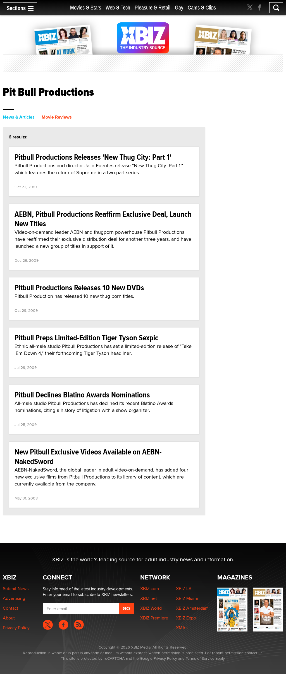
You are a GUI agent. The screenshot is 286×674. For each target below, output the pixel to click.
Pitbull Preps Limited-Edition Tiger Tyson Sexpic (86, 337)
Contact (10, 608)
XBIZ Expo (186, 618)
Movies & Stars (85, 7)
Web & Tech (118, 7)
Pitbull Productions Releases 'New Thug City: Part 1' (93, 157)
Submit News (15, 588)
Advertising (14, 598)
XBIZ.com (149, 588)
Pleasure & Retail (152, 7)
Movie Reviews (57, 117)
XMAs (181, 627)
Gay (179, 7)
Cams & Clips (202, 7)
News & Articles (19, 117)
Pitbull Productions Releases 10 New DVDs (79, 287)
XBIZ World (151, 608)
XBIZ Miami (187, 598)
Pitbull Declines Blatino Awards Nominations (82, 394)
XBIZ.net (148, 598)
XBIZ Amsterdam (192, 608)
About (9, 618)
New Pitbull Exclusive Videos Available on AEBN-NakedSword (88, 456)
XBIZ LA (184, 588)
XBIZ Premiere (154, 618)
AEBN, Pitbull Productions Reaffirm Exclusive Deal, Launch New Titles (103, 218)
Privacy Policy (16, 627)
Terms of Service (200, 658)
